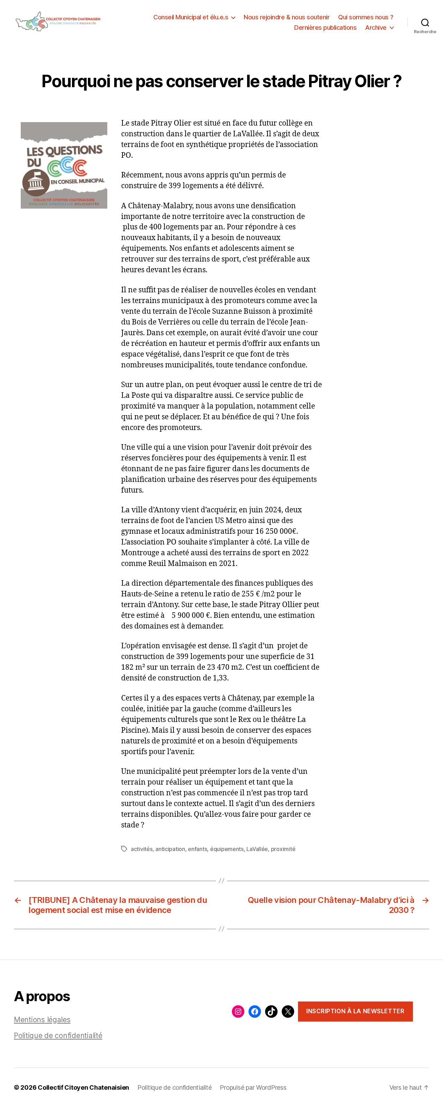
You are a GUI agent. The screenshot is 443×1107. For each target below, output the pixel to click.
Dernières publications (325, 27)
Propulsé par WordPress (253, 1087)
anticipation (170, 848)
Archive (376, 27)
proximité (283, 848)
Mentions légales (42, 1019)
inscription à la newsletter (355, 1011)
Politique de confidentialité (58, 1035)
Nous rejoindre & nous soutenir (286, 17)
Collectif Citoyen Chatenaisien (83, 1087)
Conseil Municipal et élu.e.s (190, 17)
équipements (227, 848)
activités (142, 848)
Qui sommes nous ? (366, 17)
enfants (197, 848)
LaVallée (257, 848)
